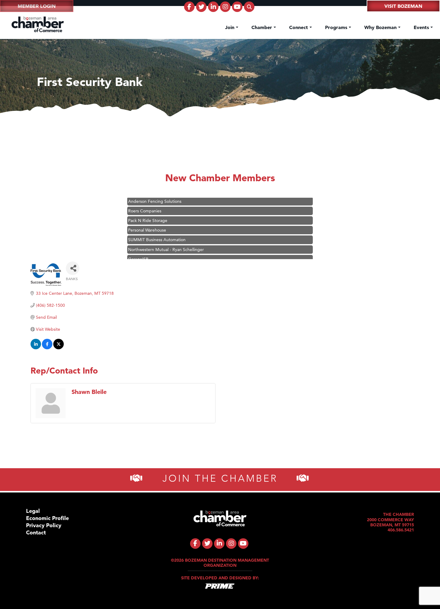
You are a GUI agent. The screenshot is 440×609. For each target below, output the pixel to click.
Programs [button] (337, 27)
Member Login (37, 6)
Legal (33, 510)
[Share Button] (72, 268)
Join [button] (230, 27)
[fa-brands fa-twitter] (201, 6)
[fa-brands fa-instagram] (225, 6)
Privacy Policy (43, 525)
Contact (36, 532)
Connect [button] (299, 27)
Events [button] (422, 27)
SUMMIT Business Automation (157, 233)
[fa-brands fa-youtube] (237, 6)
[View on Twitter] (58, 347)
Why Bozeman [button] (381, 27)
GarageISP (138, 253)
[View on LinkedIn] (36, 347)
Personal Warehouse (147, 224)
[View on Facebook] (47, 347)
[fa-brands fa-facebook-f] (189, 6)
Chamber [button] (262, 27)
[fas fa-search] (249, 6)
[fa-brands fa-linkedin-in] (213, 6)
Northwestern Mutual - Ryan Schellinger (166, 243)
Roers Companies (144, 205)
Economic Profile (47, 518)
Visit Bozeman (403, 6)
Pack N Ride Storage (147, 214)
